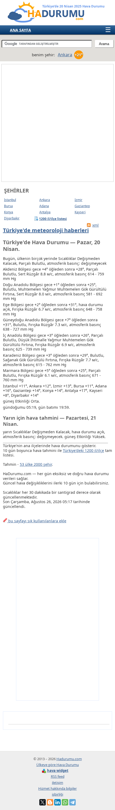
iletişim (57, 782)
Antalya (45, 212)
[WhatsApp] (65, 802)
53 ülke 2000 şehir (36, 464)
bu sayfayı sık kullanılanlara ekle (36, 520)
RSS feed (57, 776)
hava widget (57, 770)
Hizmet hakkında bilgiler (57, 788)
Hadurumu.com (69, 758)
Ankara (44, 200)
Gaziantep (82, 206)
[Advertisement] (57, 123)
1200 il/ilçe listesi (53, 218)
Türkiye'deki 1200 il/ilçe (83, 450)
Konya (8, 212)
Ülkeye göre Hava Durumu (57, 764)
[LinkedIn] (57, 802)
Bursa (8, 206)
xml (95, 225)
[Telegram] (72, 802)
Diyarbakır (12, 218)
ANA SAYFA (20, 30)
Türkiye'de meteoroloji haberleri (46, 230)
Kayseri (80, 212)
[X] (42, 802)
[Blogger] (50, 802)
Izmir (78, 200)
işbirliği (57, 794)
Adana (44, 206)
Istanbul (10, 200)
